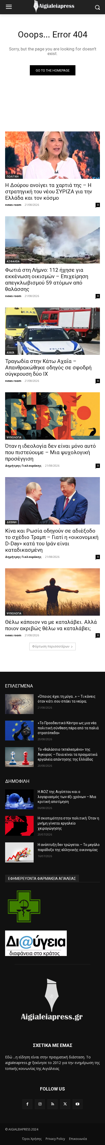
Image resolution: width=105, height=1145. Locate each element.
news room (13, 205)
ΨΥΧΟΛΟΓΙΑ (14, 437)
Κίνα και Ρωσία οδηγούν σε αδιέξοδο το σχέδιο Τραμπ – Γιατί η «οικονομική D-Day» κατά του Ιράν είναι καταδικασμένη (51, 540)
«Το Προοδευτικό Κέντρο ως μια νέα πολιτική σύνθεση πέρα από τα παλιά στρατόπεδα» (68, 728)
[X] (65, 1104)
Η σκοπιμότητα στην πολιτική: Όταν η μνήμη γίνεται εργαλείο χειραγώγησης (68, 823)
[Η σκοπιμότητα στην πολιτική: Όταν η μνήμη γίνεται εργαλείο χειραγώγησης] (19, 826)
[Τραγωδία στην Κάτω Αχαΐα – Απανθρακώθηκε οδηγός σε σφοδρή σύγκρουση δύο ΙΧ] (52, 331)
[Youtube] (78, 1104)
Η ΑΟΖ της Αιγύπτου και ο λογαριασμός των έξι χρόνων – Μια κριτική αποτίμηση (67, 797)
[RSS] (52, 1104)
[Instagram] (40, 1104)
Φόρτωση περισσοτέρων (50, 646)
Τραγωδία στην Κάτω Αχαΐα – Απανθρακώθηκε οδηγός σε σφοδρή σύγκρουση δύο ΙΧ (48, 367)
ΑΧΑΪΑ (10, 352)
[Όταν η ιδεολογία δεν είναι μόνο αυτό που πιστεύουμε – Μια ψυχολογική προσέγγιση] (52, 416)
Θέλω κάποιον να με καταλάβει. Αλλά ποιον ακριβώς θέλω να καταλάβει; (51, 625)
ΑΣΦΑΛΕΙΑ (13, 261)
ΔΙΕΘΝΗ (12, 522)
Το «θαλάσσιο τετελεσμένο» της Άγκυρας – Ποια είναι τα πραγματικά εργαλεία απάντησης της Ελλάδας (67, 754)
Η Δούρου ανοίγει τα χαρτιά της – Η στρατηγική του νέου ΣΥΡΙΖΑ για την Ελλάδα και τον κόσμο (48, 191)
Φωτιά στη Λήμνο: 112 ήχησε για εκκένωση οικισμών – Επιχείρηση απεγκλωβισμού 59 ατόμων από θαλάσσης (46, 279)
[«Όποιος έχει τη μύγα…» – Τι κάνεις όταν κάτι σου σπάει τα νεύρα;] (19, 704)
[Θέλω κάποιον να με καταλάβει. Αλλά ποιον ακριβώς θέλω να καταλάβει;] (52, 592)
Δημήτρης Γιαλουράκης (23, 465)
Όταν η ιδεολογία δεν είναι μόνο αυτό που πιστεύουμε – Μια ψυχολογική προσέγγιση (50, 452)
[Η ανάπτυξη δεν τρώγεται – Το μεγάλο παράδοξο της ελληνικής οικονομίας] (19, 852)
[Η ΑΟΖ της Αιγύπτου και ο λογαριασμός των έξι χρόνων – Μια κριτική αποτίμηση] (19, 799)
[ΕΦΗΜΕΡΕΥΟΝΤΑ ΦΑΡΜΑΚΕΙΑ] (24, 906)
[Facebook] (27, 1104)
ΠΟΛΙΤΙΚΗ (13, 176)
